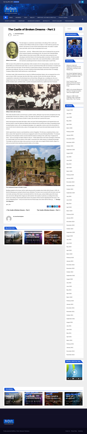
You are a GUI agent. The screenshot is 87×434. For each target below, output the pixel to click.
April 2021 (69, 336)
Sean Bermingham (19, 33)
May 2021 (69, 333)
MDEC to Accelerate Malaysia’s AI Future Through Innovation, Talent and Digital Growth (74, 91)
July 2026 (69, 113)
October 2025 (70, 146)
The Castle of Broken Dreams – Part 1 (48, 210)
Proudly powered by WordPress (9, 431)
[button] (82, 19)
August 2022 (70, 279)
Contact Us (67, 431)
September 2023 (71, 232)
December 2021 (70, 308)
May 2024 (69, 203)
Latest (16, 392)
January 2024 (70, 218)
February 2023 (70, 257)
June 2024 (69, 200)
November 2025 (70, 142)
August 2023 (70, 236)
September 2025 (71, 149)
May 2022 (69, 290)
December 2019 (70, 351)
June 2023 (69, 243)
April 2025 (69, 167)
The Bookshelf (69, 21)
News (11, 17)
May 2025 (69, 164)
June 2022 (69, 286)
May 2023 (69, 246)
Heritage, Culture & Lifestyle (46, 17)
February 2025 (70, 174)
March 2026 (69, 128)
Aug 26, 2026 (30, 401)
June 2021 (69, 329)
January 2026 (70, 135)
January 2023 (70, 261)
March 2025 (69, 171)
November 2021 (70, 311)
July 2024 (69, 196)
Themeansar (26, 431)
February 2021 (70, 344)
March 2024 (69, 210)
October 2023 (70, 228)
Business (18, 17)
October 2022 (70, 272)
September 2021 (71, 318)
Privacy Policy (74, 431)
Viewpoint (21, 21)
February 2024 (70, 214)
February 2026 (70, 131)
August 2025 (70, 153)
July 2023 (69, 239)
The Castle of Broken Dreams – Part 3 (18, 210)
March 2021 (69, 340)
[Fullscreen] (80, 378)
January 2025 (70, 178)
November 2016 (70, 354)
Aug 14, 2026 (50, 401)
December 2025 (70, 138)
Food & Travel (63, 17)
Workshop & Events (34, 21)
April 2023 (69, 250)
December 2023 (70, 221)
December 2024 (70, 182)
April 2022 (69, 293)
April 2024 (69, 207)
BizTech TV (46, 21)
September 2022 (71, 275)
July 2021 (69, 326)
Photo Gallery (57, 21)
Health (32, 17)
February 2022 (70, 300)
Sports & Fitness (10, 21)
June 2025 (69, 160)
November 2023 (70, 225)
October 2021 (70, 315)
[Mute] (78, 378)
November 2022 (70, 268)
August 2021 (70, 322)
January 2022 (70, 304)
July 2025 (69, 156)
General (12, 392)
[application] (74, 372)
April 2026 (69, 124)
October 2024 (70, 189)
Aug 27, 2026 (10, 401)
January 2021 (70, 347)
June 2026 (69, 117)
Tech (25, 17)
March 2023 (69, 254)
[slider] (73, 378)
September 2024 (71, 192)
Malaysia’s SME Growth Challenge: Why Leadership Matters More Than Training (73, 97)
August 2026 (70, 110)
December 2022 (70, 264)
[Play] (68, 378)
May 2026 (69, 120)
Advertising (80, 431)
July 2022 (69, 282)
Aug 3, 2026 (70, 401)
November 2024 (70, 185)
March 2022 (69, 297)
